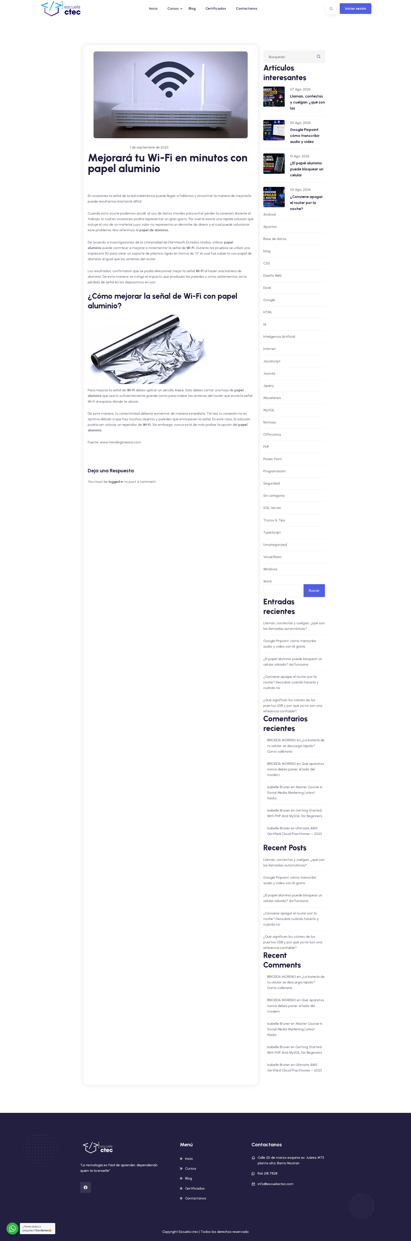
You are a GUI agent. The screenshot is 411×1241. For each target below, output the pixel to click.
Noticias (269, 422)
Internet (269, 349)
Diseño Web (272, 275)
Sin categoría (273, 496)
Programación (274, 471)
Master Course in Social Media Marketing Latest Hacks (294, 792)
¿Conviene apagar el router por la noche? (306, 202)
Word (267, 581)
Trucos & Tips (274, 520)
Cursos (173, 8)
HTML (267, 312)
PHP (266, 447)
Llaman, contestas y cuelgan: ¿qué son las (307, 102)
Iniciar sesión (355, 8)
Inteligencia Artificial (279, 337)
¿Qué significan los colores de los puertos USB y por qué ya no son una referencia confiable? (292, 705)
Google (269, 300)
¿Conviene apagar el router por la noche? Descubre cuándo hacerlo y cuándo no (291, 682)
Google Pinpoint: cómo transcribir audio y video (305, 135)
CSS (266, 263)
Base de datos (274, 239)
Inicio (153, 8)
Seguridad (271, 483)
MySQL (269, 410)
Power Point (272, 459)
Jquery (268, 386)
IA (264, 324)
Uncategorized (275, 545)
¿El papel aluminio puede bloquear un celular (306, 169)
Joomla (269, 373)
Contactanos (246, 8)
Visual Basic (272, 557)
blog (266, 251)
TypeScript (272, 532)
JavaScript (271, 361)
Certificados (216, 8)
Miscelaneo (272, 398)
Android (269, 214)
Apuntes (270, 227)
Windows (270, 569)
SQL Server (272, 508)
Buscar (314, 590)
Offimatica (272, 434)
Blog (192, 8)
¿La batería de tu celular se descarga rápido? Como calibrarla (296, 745)
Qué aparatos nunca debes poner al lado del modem (295, 769)
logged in (116, 482)
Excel (267, 288)
